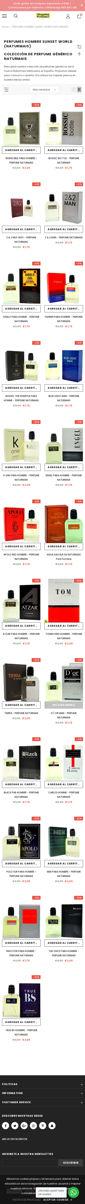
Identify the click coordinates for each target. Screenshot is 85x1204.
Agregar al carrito (21, 150)
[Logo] (43, 16)
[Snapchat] (52, 1125)
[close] (82, 6)
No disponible (64, 705)
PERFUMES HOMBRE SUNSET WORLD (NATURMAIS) (40, 26)
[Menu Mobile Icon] (4, 16)
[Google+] (24, 1125)
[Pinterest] (42, 1125)
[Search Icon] (20, 16)
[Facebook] (5, 1125)
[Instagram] (33, 1125)
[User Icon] (68, 16)
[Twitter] (14, 1125)
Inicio (5, 26)
